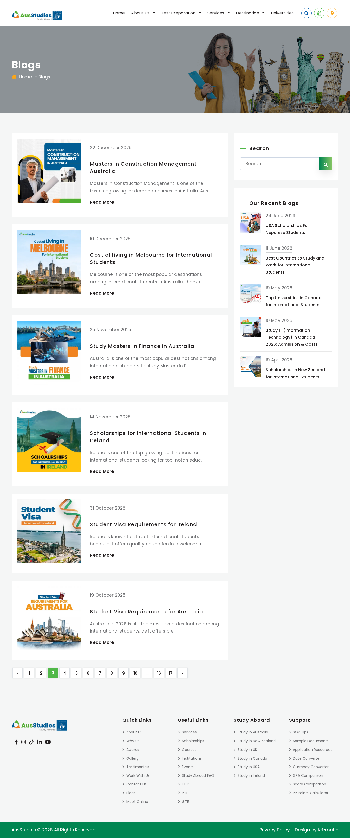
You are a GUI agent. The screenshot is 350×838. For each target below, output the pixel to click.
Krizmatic (328, 830)
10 (135, 673)
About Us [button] (140, 13)
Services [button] (216, 13)
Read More (102, 202)
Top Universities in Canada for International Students (294, 301)
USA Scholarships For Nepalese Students (287, 229)
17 (170, 673)
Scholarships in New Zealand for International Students (295, 373)
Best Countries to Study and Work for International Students (295, 265)
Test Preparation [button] (179, 13)
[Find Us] (332, 13)
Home (119, 13)
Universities (282, 13)
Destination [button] (248, 13)
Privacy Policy (275, 830)
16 (159, 673)
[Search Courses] (306, 13)
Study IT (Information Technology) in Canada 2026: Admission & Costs (292, 337)
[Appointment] (319, 13)
